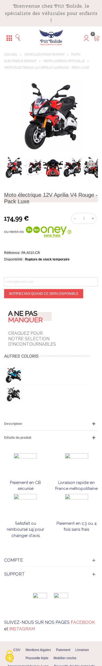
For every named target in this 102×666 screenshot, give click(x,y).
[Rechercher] (19, 38)
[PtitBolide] (51, 37)
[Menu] (9, 38)
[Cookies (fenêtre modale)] (9, 656)
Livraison (82, 650)
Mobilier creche (65, 658)
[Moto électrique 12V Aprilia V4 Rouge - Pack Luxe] (91, 163)
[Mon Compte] (82, 38)
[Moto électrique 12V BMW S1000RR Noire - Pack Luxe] (13, 394)
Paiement (63, 650)
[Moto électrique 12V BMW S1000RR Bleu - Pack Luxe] (13, 375)
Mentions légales (38, 650)
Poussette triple (37, 658)
